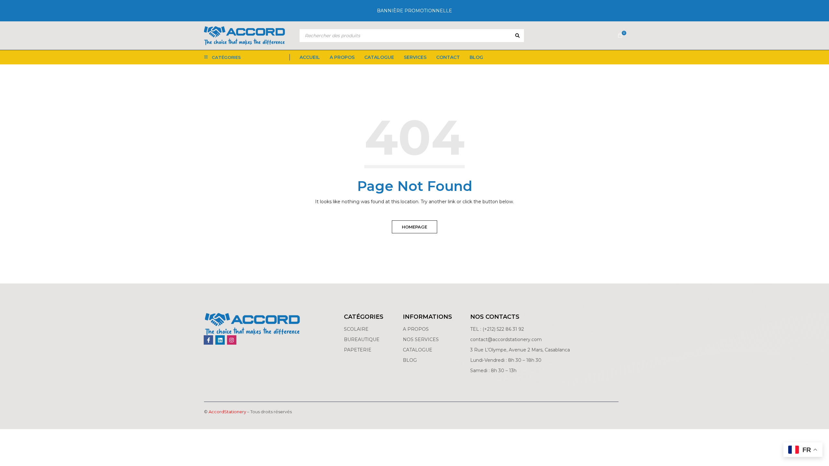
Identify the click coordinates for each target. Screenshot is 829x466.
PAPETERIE (357, 350)
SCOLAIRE (357, 329)
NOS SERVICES (421, 339)
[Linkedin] (220, 340)
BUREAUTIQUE (362, 339)
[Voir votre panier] (620, 36)
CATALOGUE (417, 350)
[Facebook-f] (208, 340)
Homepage (414, 226)
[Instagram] (231, 340)
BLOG (410, 360)
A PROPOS (416, 329)
